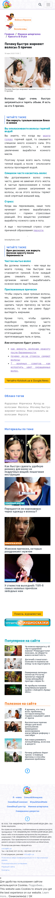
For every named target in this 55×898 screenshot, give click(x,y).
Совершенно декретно (27, 811)
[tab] (27, 771)
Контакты (5, 870)
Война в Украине (23, 19)
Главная (9, 34)
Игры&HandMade (38, 801)
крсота (24, 414)
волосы (24, 407)
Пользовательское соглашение (14, 863)
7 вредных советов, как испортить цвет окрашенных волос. (30, 367)
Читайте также (28, 120)
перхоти (38, 230)
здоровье (12, 403)
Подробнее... (36, 885)
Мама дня (10, 580)
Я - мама (17, 797)
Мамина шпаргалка (29, 34)
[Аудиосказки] (27, 622)
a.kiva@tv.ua (6, 848)
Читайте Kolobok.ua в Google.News (27, 380)
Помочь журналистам (27, 613)
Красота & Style (17, 36)
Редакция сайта (8, 867)
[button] (40, 4)
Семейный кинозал (18, 801)
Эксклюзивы (20, 28)
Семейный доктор (14, 503)
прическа (26, 403)
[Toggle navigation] (48, 5)
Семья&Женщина (33, 797)
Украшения (11, 461)
